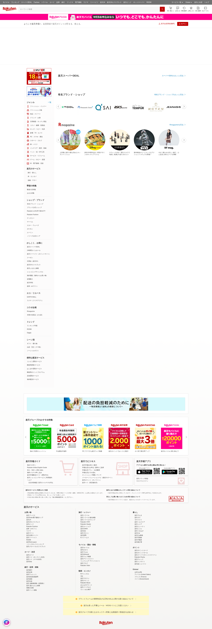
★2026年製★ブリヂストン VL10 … (93, 134)
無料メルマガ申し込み (34, 435)
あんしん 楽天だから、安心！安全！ (176, 462)
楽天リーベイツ (31, 522)
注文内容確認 (32, 446)
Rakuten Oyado (85, 509)
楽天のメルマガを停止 (45, 446)
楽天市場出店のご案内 (89, 428)
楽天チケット (84, 565)
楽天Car (137, 518)
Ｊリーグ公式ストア (33, 199)
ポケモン (30, 192)
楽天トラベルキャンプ (87, 504)
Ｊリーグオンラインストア (35, 529)
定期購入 (30, 242)
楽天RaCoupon (31, 526)
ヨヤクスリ (138, 504)
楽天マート (30, 518)
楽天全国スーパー (32, 520)
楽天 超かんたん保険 (33, 570)
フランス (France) (140, 561)
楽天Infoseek (84, 539)
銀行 (63, 2)
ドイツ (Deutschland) (142, 563)
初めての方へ (31, 428)
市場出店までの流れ (88, 435)
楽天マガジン (84, 563)
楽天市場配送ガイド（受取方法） (38, 438)
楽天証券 (29, 557)
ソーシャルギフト (33, 314)
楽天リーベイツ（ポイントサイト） (39, 217)
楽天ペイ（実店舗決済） (90, 446)
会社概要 (71, 627)
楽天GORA (84, 513)
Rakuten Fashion (32, 178)
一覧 (49, 65)
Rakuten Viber (85, 550)
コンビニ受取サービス (34, 324)
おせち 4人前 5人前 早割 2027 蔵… (176, 134)
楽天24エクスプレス (114, 2)
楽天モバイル (84, 532)
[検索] (162, 9)
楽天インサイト (140, 546)
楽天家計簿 (138, 526)
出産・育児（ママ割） (34, 310)
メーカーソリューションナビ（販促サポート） (97, 441)
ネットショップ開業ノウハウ (91, 438)
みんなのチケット (86, 569)
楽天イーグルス (85, 572)
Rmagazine (31, 274)
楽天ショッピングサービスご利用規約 (39, 441)
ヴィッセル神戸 (85, 574)
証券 (58, 2)
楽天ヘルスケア (140, 506)
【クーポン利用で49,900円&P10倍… (148, 134)
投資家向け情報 (81, 627)
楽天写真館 (138, 522)
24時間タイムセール (33, 213)
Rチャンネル (84, 558)
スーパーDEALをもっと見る (173, 63)
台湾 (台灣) (138, 557)
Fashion (36, 2)
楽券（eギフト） (32, 249)
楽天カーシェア (85, 511)
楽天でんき (138, 500)
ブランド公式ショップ (34, 170)
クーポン (30, 221)
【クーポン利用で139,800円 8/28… (134, 134)
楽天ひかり (84, 534)
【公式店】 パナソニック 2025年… (65, 134)
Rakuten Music (85, 567)
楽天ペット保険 (31, 575)
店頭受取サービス (33, 339)
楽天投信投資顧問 (32, 561)
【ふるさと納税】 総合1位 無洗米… (79, 134)
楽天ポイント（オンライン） (91, 443)
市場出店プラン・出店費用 (91, 433)
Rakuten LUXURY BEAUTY (36, 174)
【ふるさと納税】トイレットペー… (106, 134)
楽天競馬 (83, 520)
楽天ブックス (30, 500)
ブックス (70, 2)
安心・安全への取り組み (35, 433)
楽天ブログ (84, 548)
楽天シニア (138, 509)
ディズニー (30, 181)
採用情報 (128, 627)
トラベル (44, 2)
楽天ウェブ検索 (85, 541)
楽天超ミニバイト (140, 548)
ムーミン (30, 195)
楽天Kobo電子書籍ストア (34, 502)
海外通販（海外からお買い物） (37, 238)
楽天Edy (29, 546)
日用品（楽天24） (33, 224)
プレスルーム (118, 627)
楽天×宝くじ (84, 518)
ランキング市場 (32, 289)
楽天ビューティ (140, 511)
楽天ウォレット (31, 559)
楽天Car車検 (139, 520)
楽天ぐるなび (139, 515)
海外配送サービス (33, 342)
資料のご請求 (99, 430)
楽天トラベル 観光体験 (88, 502)
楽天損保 (29, 563)
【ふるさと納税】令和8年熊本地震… (121, 134)
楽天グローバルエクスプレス (36, 531)
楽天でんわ (84, 537)
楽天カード (30, 539)
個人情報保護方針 (138, 627)
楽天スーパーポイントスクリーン (146, 539)
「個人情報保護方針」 (58, 460)
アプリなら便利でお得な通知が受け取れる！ (151, 428)
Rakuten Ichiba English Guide (37, 430)
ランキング (15, 2)
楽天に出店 (198, 2)
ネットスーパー (139, 2)
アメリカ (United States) (143, 559)
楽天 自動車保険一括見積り (35, 568)
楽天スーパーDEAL (33, 210)
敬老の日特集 (31, 153)
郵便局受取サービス (33, 328)
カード (52, 2)
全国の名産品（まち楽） (35, 278)
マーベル (30, 185)
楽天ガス (137, 502)
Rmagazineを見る (177, 150)
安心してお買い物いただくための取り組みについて (123, 460)
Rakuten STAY (85, 506)
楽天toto (83, 515)
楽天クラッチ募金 (142, 442)
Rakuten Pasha (140, 542)
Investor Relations (93, 627)
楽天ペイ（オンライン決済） (36, 542)
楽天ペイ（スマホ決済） (34, 544)
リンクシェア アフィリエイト (90, 545)
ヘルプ (206, 2)
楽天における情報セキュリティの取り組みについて (123, 453)
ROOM (148, 2)
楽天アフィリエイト (87, 543)
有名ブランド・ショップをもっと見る (169, 82)
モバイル (6, 2)
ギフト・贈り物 (32, 307)
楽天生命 (29, 566)
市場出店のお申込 (88, 430)
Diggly (29, 296)
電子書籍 (78, 2)
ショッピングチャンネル (35, 235)
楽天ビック (127, 2)
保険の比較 (30, 572)
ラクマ (85, 2)
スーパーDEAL (26, 2)
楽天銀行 (29, 554)
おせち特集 (30, 156)
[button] (177, 9)
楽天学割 (30, 246)
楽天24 (102, 2)
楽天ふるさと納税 (33, 231)
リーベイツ (94, 2)
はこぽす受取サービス (34, 332)
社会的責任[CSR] (106, 627)
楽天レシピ (138, 513)
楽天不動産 (138, 524)
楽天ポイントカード (141, 535)
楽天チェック (139, 544)
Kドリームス (84, 522)
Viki (81, 561)
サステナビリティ (142, 444)
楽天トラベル (84, 500)
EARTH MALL (31, 260)
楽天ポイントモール (141, 537)
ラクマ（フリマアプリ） (35, 263)
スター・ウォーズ (33, 188)
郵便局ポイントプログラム (36, 335)
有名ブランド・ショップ (35, 167)
